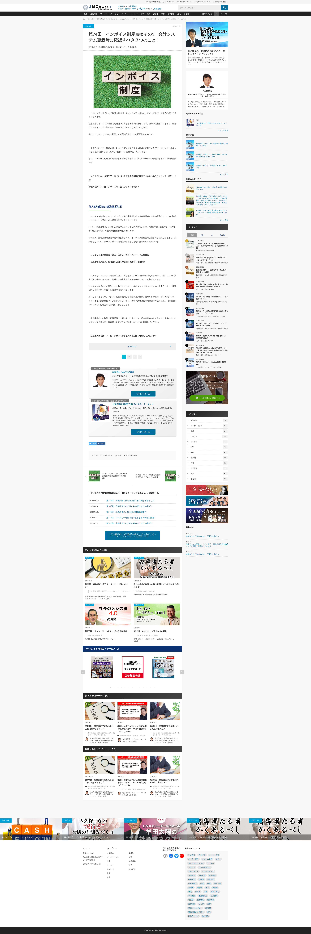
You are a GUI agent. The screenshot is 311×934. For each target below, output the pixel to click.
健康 (209, 883)
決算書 (197, 892)
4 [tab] (121, 688)
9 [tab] (139, 688)
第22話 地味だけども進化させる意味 (150, 631)
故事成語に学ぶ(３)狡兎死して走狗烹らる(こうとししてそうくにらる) (212, 259)
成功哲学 (171, 14)
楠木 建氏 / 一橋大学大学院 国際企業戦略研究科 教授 (211, 276)
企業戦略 (93, 14)
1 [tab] (110, 688)
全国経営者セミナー (184, 2)
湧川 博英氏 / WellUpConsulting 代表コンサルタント (212, 303)
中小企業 (212, 875)
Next (182, 672)
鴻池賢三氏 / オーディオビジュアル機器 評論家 (212, 328)
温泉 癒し (215, 892)
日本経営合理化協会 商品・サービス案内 (159, 2)
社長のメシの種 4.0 (95, 635)
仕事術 (201, 879)
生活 (179, 14)
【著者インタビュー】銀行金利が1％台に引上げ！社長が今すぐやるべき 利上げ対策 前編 (212, 246)
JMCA (154, 930)
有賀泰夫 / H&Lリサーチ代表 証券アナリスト (210, 316)
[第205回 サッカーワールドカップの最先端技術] (108, 614)
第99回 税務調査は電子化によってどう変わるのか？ (106, 585)
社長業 (190, 900)
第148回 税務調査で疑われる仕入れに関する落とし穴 (99, 727)
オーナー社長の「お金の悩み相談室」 (133, 736)
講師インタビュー (195, 908)
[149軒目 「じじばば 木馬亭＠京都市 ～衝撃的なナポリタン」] (93, 829)
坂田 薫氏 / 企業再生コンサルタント (208, 355)
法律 (205, 892)
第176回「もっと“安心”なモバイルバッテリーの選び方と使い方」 (211, 324)
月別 (202, 235)
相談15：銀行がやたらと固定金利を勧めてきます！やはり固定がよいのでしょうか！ (132, 729)
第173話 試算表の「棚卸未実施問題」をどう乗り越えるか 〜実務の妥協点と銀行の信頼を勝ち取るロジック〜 (212, 350)
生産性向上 (203, 896)
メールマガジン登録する (208, 398)
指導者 (199, 888)
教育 (163, 14)
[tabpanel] (101, 669)
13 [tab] (154, 688)
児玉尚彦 (217, 883)
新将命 (215, 888)
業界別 (155, 14)
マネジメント (131, 820)
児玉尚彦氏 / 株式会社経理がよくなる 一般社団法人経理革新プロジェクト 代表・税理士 (102, 740)
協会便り (187, 14)
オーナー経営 (193, 859)
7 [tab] (132, 688)
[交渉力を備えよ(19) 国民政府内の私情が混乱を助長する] (218, 829)
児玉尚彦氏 (108, 455)
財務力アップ (193, 916)
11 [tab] (147, 688)
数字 (142, 14)
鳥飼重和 (205, 916)
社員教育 (214, 896)
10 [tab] (143, 688)
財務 (209, 912)
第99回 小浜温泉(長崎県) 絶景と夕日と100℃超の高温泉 (211, 337)
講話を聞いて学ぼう (196, 912)
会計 (202, 883)
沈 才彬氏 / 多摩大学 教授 (205, 289)
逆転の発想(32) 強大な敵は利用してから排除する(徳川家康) (156, 585)
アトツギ (202, 855)
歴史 (190, 892)
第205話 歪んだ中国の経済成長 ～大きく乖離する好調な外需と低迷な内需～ (212, 285)
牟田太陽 (191, 896)
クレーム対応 (207, 859)
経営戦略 (191, 904)
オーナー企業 (214, 855)
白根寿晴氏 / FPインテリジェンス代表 (208, 367)
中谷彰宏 (191, 879)
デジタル (210, 863)
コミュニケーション (196, 863)
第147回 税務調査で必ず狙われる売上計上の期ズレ (164, 727)
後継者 (190, 888)
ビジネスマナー (205, 867)
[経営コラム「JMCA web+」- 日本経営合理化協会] (100, 7)
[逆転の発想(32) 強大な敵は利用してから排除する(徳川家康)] (157, 567)
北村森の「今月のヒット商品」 (147, 635)
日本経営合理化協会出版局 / (205, 250)
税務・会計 (88, 26)
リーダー (124, 14)
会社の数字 (192, 883)
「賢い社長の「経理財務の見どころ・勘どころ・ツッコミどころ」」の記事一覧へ (132, 535)
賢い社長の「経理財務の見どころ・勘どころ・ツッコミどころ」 (113, 47)
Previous (83, 672)
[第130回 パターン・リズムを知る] (155, 829)
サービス (67, 820)
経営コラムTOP (89, 853)
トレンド (134, 14)
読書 (209, 904)
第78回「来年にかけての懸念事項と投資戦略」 (211, 363)
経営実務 (210, 900)
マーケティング (106, 14)
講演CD (208, 908)
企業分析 (210, 879)
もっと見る (223, 130)
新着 (85, 14)
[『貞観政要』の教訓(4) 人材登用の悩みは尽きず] (280, 829)
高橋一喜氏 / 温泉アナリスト (205, 341)
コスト (218, 859)
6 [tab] (129, 688)
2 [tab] (114, 688)
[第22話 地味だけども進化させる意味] (157, 614)
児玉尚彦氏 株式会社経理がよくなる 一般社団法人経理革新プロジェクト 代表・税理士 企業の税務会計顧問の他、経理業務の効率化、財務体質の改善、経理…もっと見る (207, 104)
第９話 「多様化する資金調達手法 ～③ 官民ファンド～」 (212, 298)
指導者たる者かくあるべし (145, 591)
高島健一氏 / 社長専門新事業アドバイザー (100, 639)
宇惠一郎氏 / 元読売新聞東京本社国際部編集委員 (151, 595)
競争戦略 (200, 900)
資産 (116, 14)
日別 (192, 235)
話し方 (201, 904)
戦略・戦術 (5, 820)
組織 (148, 14)
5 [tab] (125, 688)
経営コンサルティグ (202, 2)
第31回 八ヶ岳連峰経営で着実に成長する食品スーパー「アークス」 (212, 312)
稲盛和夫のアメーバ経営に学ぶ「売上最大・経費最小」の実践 (212, 271)
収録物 (222, 235)
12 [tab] (150, 688)
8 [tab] (136, 688)
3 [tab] (118, 688)
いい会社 (191, 855)
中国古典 (202, 875)
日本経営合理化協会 (220, 2)
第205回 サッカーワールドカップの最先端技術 (106, 631)
